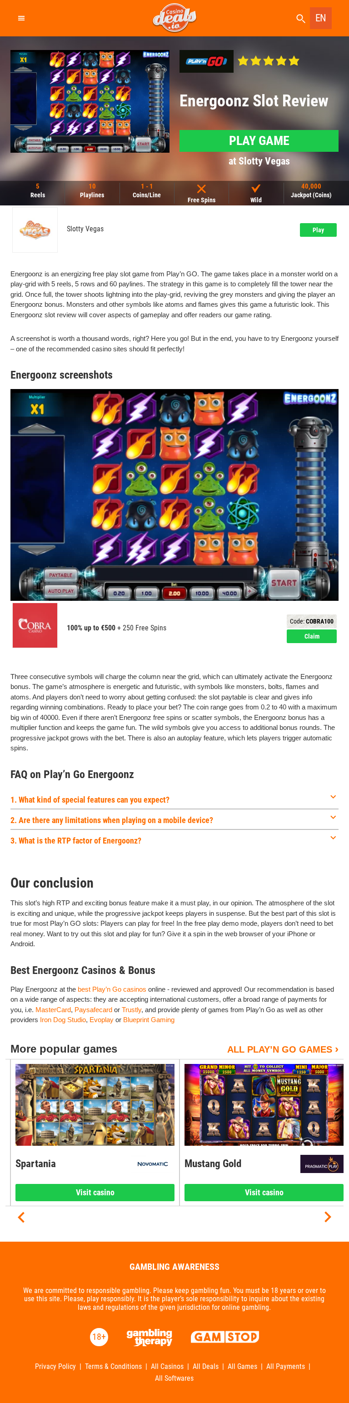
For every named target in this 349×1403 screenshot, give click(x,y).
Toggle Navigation (21, 18)
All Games (242, 1367)
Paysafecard (93, 1010)
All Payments (285, 1367)
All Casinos (167, 1367)
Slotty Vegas (85, 229)
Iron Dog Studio (63, 1020)
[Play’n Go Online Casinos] (206, 61)
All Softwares (174, 1378)
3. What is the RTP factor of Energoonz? (75, 840)
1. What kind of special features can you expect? (90, 799)
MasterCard (53, 1010)
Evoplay (102, 1020)
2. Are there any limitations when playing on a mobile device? (111, 820)
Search (301, 19)
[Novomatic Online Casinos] (152, 1164)
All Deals (206, 1367)
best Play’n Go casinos (112, 989)
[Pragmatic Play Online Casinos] (322, 1164)
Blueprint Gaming (148, 1020)
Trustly (131, 1010)
